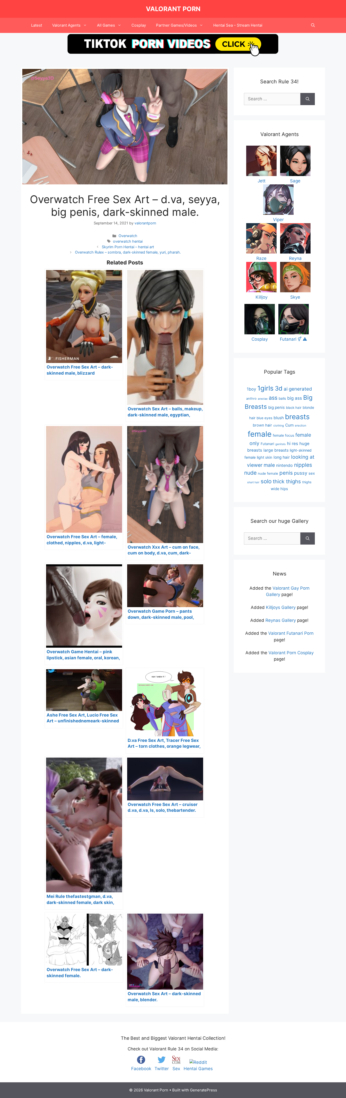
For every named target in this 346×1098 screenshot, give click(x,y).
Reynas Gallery (280, 620)
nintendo (284, 465)
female (260, 434)
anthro (251, 398)
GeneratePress (203, 1090)
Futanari (267, 444)
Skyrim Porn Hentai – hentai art (128, 247)
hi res (292, 443)
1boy (251, 389)
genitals (280, 444)
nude (250, 473)
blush (279, 417)
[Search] (307, 99)
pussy (300, 473)
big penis (276, 407)
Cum (289, 425)
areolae (262, 398)
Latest (36, 25)
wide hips (279, 488)
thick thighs (287, 481)
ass (273, 397)
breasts (297, 416)
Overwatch (128, 236)
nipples (303, 465)
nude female (268, 473)
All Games (106, 25)
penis (286, 473)
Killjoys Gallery (281, 607)
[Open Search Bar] (313, 25)
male (269, 465)
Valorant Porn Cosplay (291, 652)
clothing (278, 425)
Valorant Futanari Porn (291, 633)
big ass (294, 398)
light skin (264, 457)
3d (278, 388)
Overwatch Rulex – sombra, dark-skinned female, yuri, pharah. (128, 252)
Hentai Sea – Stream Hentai (237, 25)
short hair (253, 482)
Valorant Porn (173, 9)
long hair (282, 457)
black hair (293, 408)
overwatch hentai (128, 241)
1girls (265, 388)
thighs (307, 482)
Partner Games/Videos (176, 25)
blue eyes (264, 418)
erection (300, 425)
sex (312, 473)
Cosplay (138, 25)
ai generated (298, 389)
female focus (283, 435)
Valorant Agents (66, 25)
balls (282, 398)
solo (266, 481)
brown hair (262, 425)
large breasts (276, 450)
